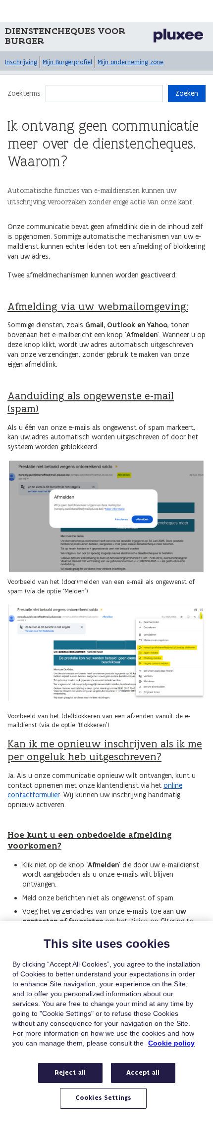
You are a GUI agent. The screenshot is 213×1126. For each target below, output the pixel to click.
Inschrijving (21, 62)
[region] (106, 1023)
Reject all (70, 1073)
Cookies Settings (103, 1098)
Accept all (143, 1073)
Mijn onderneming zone (130, 62)
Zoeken (186, 93)
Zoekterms (24, 93)
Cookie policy (171, 1043)
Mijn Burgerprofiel (67, 62)
